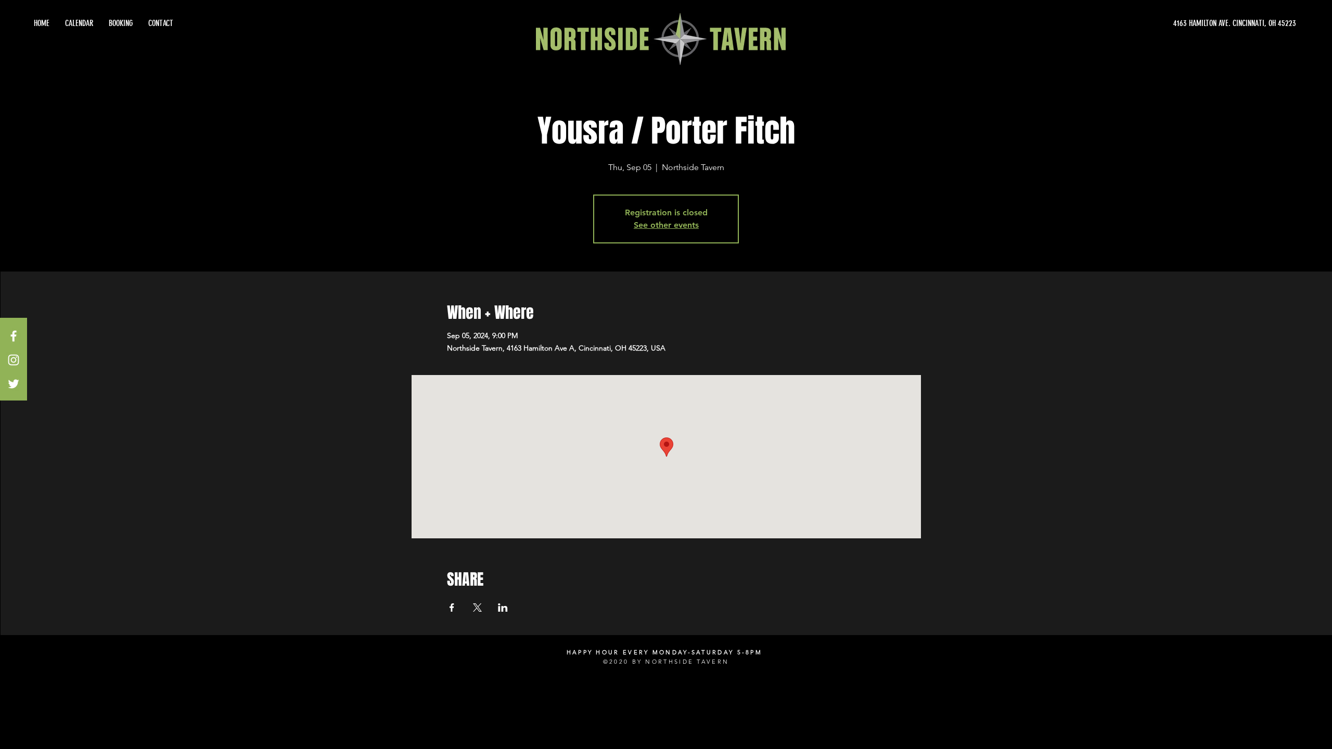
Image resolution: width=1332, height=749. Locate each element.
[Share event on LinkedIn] (503, 607)
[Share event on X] (477, 607)
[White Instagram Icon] (13, 360)
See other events (666, 225)
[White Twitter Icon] (13, 384)
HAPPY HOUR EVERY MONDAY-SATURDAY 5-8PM (664, 652)
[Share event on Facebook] (452, 607)
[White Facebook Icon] (13, 336)
